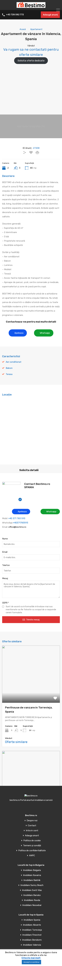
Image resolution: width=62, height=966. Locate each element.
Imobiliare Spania (32, 920)
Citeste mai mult (31, 958)
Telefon (6, 565)
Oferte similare (16, 742)
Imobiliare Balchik (32, 880)
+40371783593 (20, 522)
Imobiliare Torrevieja (32, 930)
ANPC (32, 855)
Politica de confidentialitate (32, 850)
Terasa (9, 374)
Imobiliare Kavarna (32, 875)
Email (4, 552)
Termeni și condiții (32, 846)
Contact (32, 826)
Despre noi (32, 821)
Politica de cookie (32, 841)
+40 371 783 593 (16, 518)
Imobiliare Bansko (32, 895)
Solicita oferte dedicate (31, 60)
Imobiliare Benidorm (32, 940)
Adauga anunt (32, 836)
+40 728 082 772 (15, 15)
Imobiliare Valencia (32, 945)
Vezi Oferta (31, 691)
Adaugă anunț (50, 14)
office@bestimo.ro (17, 527)
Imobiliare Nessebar (32, 905)
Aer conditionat (13, 362)
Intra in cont (32, 831)
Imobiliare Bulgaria (32, 870)
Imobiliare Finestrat (32, 935)
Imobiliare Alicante (32, 925)
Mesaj (5, 578)
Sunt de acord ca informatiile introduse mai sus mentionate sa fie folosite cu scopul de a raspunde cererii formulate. (31, 609)
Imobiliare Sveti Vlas (32, 890)
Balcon (9, 368)
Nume (5, 538)
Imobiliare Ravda (32, 900)
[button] (18, 333)
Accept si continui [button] (31, 962)
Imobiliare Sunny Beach (31, 885)
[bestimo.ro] (31, 6)
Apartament (36, 29)
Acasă (23, 29)
